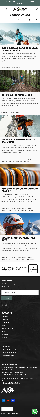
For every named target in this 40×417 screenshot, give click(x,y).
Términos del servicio (8, 356)
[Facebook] (2, 304)
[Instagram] (6, 304)
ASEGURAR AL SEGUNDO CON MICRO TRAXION (19, 189)
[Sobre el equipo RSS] (37, 19)
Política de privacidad (8, 349)
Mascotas (4, 335)
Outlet (3, 332)
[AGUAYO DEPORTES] (20, 9)
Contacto (4, 338)
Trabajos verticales (7, 328)
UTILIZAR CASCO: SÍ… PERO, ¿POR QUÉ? (18, 239)
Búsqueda (4, 316)
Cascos (10, 259)
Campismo (5, 322)
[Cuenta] (33, 9)
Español (6, 409)
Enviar (6, 298)
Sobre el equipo (24, 161)
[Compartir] (30, 19)
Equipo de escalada (13, 161)
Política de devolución (8, 352)
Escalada (4, 319)
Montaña (4, 325)
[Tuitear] (33, 19)
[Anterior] (2, 2)
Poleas (22, 210)
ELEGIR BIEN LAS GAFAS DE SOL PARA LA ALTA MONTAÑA (19, 49)
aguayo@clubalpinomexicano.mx (18, 374)
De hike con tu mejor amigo (16, 95)
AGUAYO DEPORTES (12, 413)
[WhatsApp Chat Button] (34, 411)
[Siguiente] (37, 2)
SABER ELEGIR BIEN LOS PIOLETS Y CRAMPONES (18, 140)
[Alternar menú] (3, 9)
